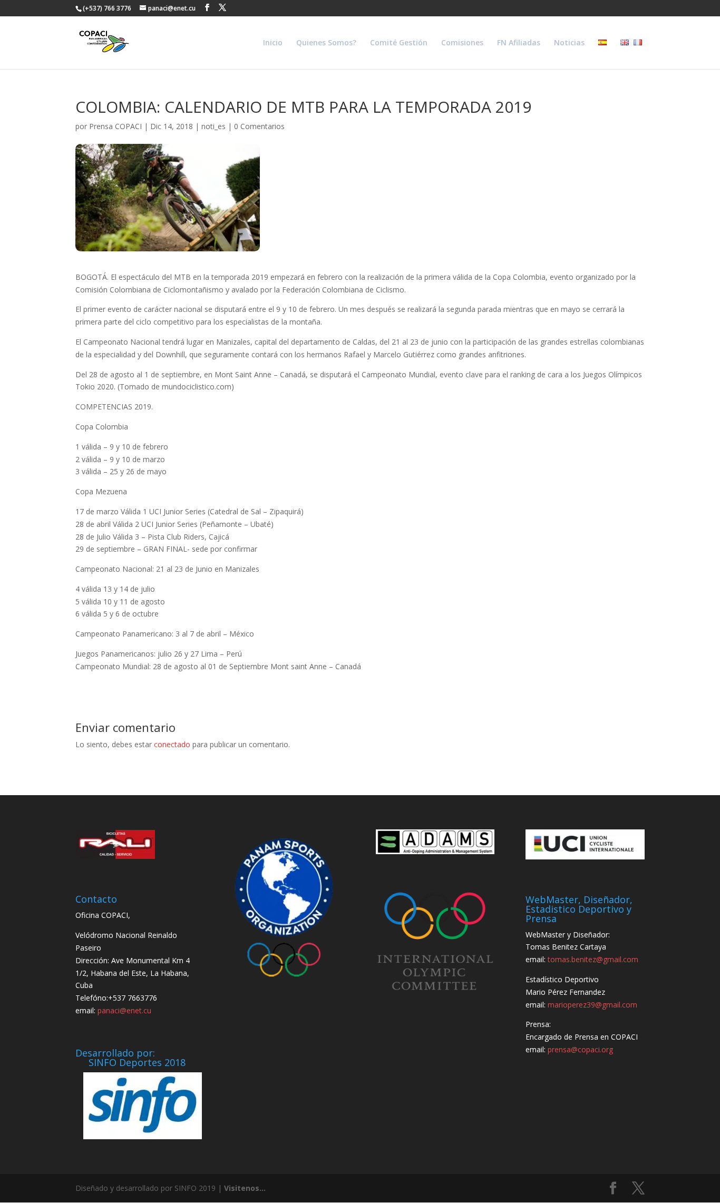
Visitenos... (245, 1188)
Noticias (569, 43)
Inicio (273, 43)
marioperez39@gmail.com (592, 1005)
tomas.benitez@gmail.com (593, 959)
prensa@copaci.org (580, 1049)
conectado (172, 744)
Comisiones (462, 43)
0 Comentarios (259, 126)
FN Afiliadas (518, 43)
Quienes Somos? (326, 43)
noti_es (213, 126)
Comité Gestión (398, 43)
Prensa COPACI (115, 126)
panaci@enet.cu (124, 1010)
